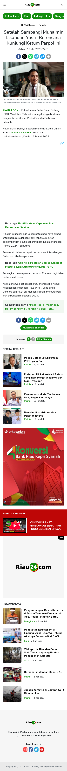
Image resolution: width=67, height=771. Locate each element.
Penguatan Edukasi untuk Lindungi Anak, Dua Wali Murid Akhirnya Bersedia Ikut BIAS (43, 633)
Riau (26, 16)
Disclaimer (26, 735)
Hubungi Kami (43, 735)
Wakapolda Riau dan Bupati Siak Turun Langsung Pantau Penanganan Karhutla (41, 652)
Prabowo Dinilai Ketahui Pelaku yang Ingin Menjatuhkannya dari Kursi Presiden (43, 378)
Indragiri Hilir (42, 16)
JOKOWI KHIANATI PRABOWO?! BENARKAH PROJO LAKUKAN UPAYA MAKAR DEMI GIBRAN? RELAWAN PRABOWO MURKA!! (45, 526)
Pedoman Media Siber (32, 732)
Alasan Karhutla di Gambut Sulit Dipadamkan (44, 691)
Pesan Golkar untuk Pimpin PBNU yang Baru (41, 359)
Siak (26, 641)
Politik (42, 25)
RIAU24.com (28, 25)
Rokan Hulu (12, 16)
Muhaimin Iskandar (19, 132)
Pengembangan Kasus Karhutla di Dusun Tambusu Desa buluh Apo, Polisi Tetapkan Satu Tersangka (43, 613)
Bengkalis (29, 621)
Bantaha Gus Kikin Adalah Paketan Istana (40, 414)
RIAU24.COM (11, 110)
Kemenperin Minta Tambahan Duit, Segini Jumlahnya (42, 396)
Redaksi (12, 732)
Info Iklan (53, 732)
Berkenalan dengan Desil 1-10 (43, 672)
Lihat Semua (44, 339)
